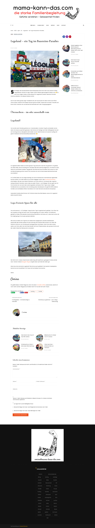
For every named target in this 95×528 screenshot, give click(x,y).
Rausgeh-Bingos (26, 262)
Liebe (47, 503)
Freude (55, 488)
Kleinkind (40, 500)
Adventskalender (52, 474)
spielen (46, 512)
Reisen (55, 506)
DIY (56, 483)
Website (15, 389)
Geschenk (55, 491)
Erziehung (48, 485)
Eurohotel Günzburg (50, 179)
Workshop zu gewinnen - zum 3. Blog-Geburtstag (48, 300)
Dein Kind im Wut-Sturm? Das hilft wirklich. (75, 61)
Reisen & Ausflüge (18, 34)
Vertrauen (54, 512)
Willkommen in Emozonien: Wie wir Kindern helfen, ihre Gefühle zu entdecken (76, 88)
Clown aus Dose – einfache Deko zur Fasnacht (49, 346)
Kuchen (55, 500)
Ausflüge (55, 477)
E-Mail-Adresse (40, 381)
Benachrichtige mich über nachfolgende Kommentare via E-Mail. (31, 407)
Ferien (47, 488)
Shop (58, 25)
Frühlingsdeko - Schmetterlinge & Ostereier (20, 300)
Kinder (39, 497)
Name (15, 381)
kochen (48, 500)
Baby (47, 480)
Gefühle (47, 491)
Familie (40, 291)
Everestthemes (23, 526)
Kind (56, 494)
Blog (47, 25)
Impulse (53, 25)
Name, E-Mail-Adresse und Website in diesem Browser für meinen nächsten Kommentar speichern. (32, 399)
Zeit (47, 518)
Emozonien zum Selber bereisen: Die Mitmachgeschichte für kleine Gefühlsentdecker (77, 74)
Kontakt (63, 25)
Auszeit (40, 480)
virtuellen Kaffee (41, 285)
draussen (40, 485)
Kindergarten (48, 497)
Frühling (39, 491)
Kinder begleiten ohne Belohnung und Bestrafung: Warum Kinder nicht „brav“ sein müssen (77, 49)
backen (55, 480)
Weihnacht (48, 515)
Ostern (47, 506)
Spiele (39, 512)
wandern (40, 515)
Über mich (32, 25)
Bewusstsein (49, 483)
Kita (56, 497)
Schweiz (48, 509)
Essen (56, 485)
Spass (55, 509)
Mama (55, 503)
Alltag (39, 477)
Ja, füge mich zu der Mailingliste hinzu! (23, 404)
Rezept (39, 509)
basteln (39, 483)
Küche (39, 503)
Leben (12, 34)
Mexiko (39, 506)
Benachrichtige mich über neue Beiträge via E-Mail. (27, 410)
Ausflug (33, 291)
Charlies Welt (40, 25)
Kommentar (16, 369)
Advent (40, 474)
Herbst (39, 494)
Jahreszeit (48, 494)
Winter (55, 515)
